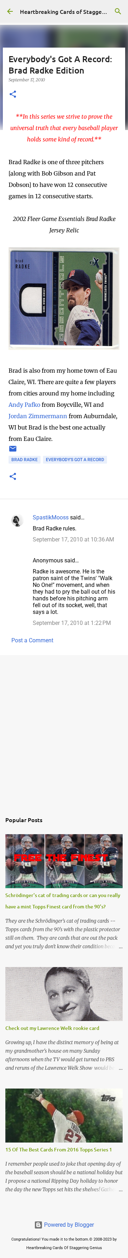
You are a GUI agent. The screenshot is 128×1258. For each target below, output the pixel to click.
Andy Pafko (24, 404)
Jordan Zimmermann (38, 416)
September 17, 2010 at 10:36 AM (73, 539)
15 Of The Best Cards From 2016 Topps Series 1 (58, 1149)
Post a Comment (32, 640)
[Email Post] (13, 451)
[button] (13, 94)
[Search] (118, 11)
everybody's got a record (75, 459)
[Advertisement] (64, 730)
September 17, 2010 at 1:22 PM (72, 623)
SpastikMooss (51, 517)
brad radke (24, 459)
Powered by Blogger (68, 1224)
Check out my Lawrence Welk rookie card (52, 1028)
